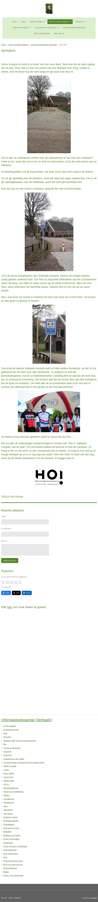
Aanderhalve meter (11, 729)
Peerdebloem (9, 824)
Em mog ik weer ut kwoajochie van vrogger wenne (24, 762)
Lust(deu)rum (9, 799)
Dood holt (7, 751)
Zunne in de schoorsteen (13, 875)
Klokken (7, 795)
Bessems (7, 737)
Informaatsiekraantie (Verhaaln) (44, 44)
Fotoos (6, 769)
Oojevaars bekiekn (10, 820)
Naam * (4, 516)
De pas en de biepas (12, 748)
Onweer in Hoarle (10, 817)
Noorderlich (8, 809)
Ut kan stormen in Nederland (15, 846)
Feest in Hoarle (10, 766)
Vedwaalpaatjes (10, 850)
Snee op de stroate (11, 828)
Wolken (6, 871)
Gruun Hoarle (8, 773)
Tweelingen (8, 842)
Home (3, 44)
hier (9, 607)
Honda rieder (9, 780)
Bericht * (4, 541)
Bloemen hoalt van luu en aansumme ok (20, 740)
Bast (5, 733)
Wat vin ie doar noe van (12, 864)
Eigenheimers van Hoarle (14, 758)
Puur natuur (8, 813)
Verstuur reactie (9, 560)
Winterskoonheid (10, 868)
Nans (6, 806)
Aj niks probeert (9, 726)
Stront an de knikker (11, 839)
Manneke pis (9, 802)
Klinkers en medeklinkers (14, 791)
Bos (5, 744)
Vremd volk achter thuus (13, 861)
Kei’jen (6, 784)
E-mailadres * (6, 528)
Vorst (5, 857)
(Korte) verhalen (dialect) (18, 44)
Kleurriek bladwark (11, 788)
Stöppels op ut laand (11, 835)
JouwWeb (93, 898)
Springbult (63, 44)
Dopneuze (8, 755)
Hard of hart (9, 777)
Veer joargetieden (10, 853)
